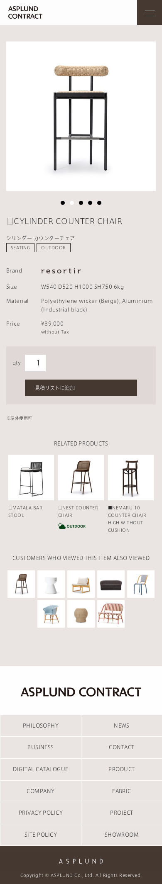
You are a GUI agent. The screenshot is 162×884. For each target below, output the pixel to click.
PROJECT (121, 812)
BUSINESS (40, 747)
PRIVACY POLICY (41, 812)
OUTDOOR (53, 248)
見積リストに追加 (55, 387)
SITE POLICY (41, 834)
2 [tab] (72, 203)
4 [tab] (90, 203)
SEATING (20, 248)
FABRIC (121, 791)
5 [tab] (99, 203)
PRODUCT (121, 769)
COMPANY (40, 791)
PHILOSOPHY (41, 725)
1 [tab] (63, 203)
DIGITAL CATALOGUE (40, 769)
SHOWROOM (122, 834)
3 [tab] (81, 203)
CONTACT (121, 747)
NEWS (122, 725)
